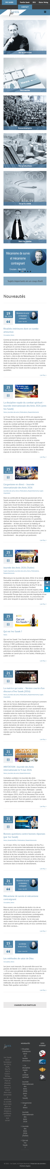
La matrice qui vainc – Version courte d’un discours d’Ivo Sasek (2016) (24, 690)
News (12, 335)
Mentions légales (25, 1166)
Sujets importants (8, 571)
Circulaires (6, 335)
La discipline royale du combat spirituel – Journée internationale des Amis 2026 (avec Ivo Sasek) (25, 405)
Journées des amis (13, 412)
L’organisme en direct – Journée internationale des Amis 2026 (18, 486)
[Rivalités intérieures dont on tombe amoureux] (25, 261)
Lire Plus (42, 375)
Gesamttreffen (12, 840)
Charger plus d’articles (25, 1005)
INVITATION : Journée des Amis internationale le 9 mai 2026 (18, 768)
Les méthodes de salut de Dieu (18, 958)
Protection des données (38, 1164)
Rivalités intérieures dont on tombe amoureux (25, 1055)
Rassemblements (33, 412)
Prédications (23, 412)
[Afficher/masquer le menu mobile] (45, 12)
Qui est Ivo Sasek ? (12, 631)
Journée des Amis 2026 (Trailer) (18, 567)
